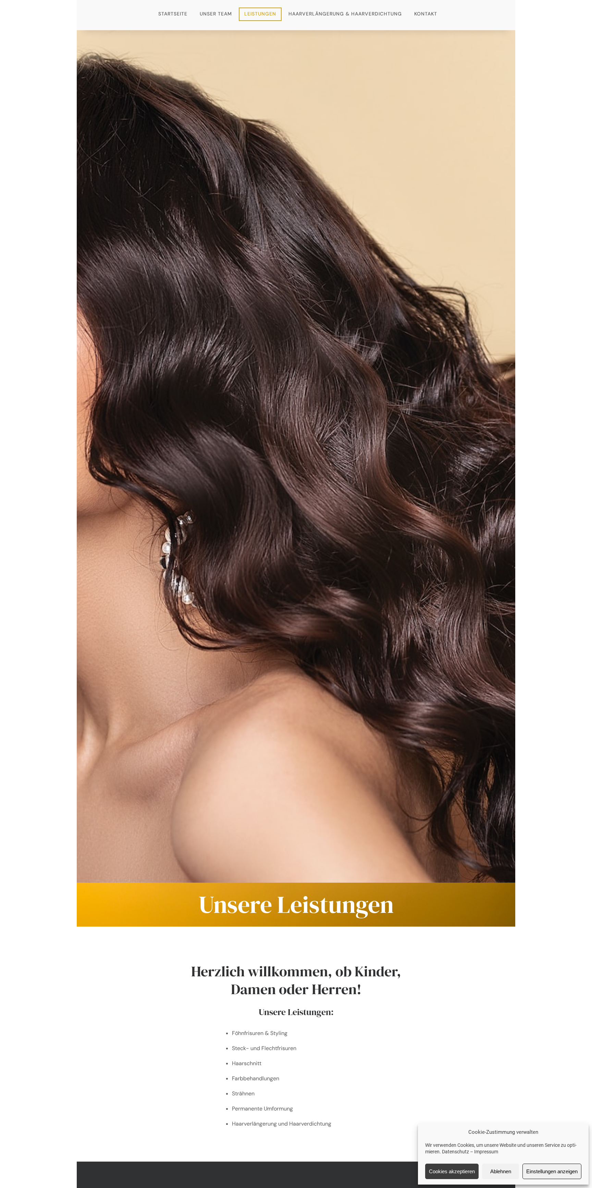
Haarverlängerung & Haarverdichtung (345, 14)
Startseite (172, 14)
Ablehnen (500, 1171)
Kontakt (425, 14)
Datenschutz (455, 1151)
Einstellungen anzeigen (552, 1171)
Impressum (486, 1151)
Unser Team (216, 14)
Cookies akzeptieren (452, 1171)
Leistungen (260, 14)
